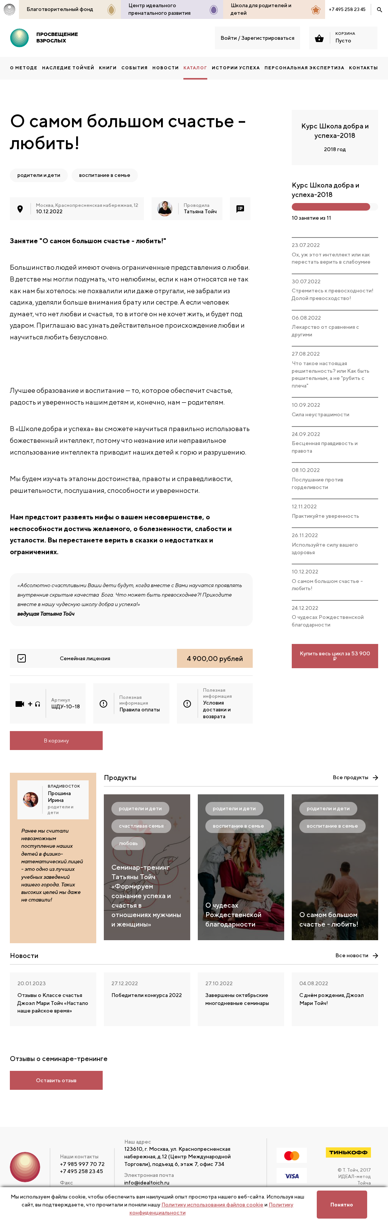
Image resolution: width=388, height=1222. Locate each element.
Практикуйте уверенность (325, 516)
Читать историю (53, 926)
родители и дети (38, 175)
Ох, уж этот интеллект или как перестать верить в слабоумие (331, 258)
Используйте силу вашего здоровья (325, 548)
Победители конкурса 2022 (146, 995)
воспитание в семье (104, 175)
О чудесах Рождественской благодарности (328, 621)
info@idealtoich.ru (146, 1183)
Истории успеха (236, 67)
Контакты (363, 67)
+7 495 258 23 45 (347, 9)
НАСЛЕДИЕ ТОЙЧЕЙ (68, 67)
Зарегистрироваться (267, 38)
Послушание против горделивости (317, 483)
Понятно (341, 1205)
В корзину (56, 741)
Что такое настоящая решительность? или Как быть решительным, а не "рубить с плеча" (330, 374)
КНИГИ (108, 67)
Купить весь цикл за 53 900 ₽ (335, 656)
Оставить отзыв (56, 1080)
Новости (165, 67)
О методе (24, 67)
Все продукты (350, 777)
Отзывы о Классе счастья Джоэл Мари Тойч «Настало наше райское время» (52, 1003)
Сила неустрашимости (320, 414)
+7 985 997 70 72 (82, 1164)
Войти (229, 38)
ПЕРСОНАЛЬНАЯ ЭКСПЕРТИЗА (304, 67)
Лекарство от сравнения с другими (325, 331)
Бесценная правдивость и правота (325, 447)
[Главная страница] (9, 9)
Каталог (195, 67)
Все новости (351, 955)
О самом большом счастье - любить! (327, 585)
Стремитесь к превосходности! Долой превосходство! (333, 294)
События (134, 67)
